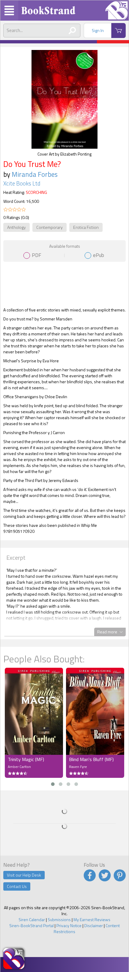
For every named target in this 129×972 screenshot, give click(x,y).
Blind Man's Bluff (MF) (91, 759)
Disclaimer (93, 925)
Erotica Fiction (86, 227)
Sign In (98, 30)
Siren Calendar (32, 919)
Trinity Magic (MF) (26, 759)
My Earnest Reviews (92, 919)
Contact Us (17, 886)
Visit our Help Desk (24, 875)
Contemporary (49, 227)
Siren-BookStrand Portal (31, 925)
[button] (53, 784)
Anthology (16, 227)
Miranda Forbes (35, 174)
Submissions (59, 919)
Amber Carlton (19, 766)
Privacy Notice (69, 925)
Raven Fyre (78, 766)
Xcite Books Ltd (21, 183)
